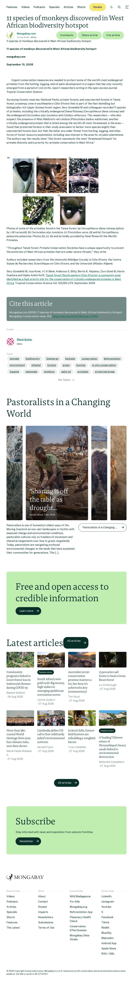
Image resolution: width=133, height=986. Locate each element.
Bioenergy (52, 358)
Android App (108, 943)
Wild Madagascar (80, 896)
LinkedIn (106, 896)
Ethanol (36, 365)
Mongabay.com (26, 33)
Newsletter (26, 841)
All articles (74, 640)
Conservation (89, 358)
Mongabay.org (78, 906)
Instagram (107, 901)
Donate (97, 7)
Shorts (81, 7)
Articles (68, 7)
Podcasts (39, 7)
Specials (54, 7)
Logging (14, 371)
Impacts (43, 912)
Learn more (26, 610)
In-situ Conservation (104, 365)
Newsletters (45, 917)
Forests (51, 365)
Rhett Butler (24, 339)
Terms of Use (46, 927)
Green (66, 365)
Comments (66, 35)
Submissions (45, 922)
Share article (90, 35)
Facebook (107, 917)
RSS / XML (108, 953)
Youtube (106, 906)
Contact (43, 901)
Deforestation (112, 358)
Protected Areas (105, 371)
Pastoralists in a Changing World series (105, 527)
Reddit (105, 927)
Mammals (31, 371)
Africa (33, 37)
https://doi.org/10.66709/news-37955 (75, 316)
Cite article (113, 35)
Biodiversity (33, 358)
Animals (14, 358)
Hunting (80, 365)
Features (11, 7)
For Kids (75, 901)
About (42, 896)
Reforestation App (81, 912)
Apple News (108, 948)
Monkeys (49, 371)
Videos (25, 7)
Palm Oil (66, 371)
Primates (82, 371)
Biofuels (70, 358)
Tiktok (105, 922)
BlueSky (106, 932)
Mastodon (107, 938)
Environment (17, 365)
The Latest (13, 927)
